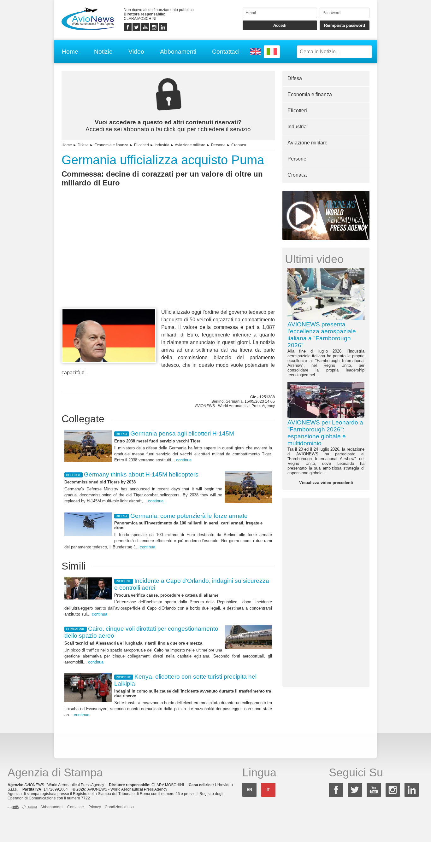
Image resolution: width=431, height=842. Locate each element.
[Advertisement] (168, 259)
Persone (218, 145)
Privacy (94, 807)
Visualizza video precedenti (326, 482)
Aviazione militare (190, 145)
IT (268, 789)
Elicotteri (141, 145)
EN (249, 789)
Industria (162, 145)
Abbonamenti (178, 51)
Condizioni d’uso (119, 807)
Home (70, 51)
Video (136, 51)
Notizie (103, 51)
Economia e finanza (111, 145)
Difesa (83, 145)
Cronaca (238, 145)
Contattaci (225, 51)
